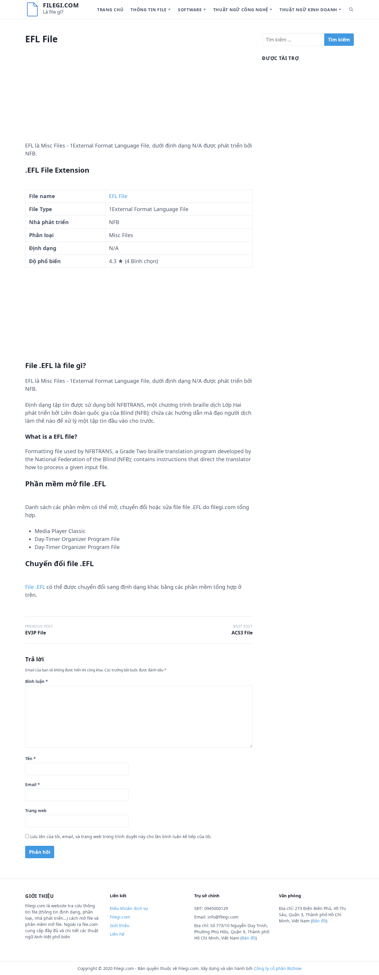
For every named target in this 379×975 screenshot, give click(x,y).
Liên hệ (117, 934)
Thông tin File (149, 9)
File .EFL (35, 586)
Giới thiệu (119, 925)
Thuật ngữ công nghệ (240, 9)
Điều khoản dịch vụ (129, 908)
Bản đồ (249, 938)
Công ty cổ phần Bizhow (277, 968)
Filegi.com (61, 5)
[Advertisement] (139, 100)
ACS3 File (242, 632)
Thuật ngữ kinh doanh (308, 9)
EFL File (118, 196)
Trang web (35, 810)
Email (32, 784)
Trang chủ (110, 9)
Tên (30, 758)
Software (190, 9)
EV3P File (35, 632)
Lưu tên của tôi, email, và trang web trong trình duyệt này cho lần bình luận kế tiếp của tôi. (121, 836)
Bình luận (36, 681)
